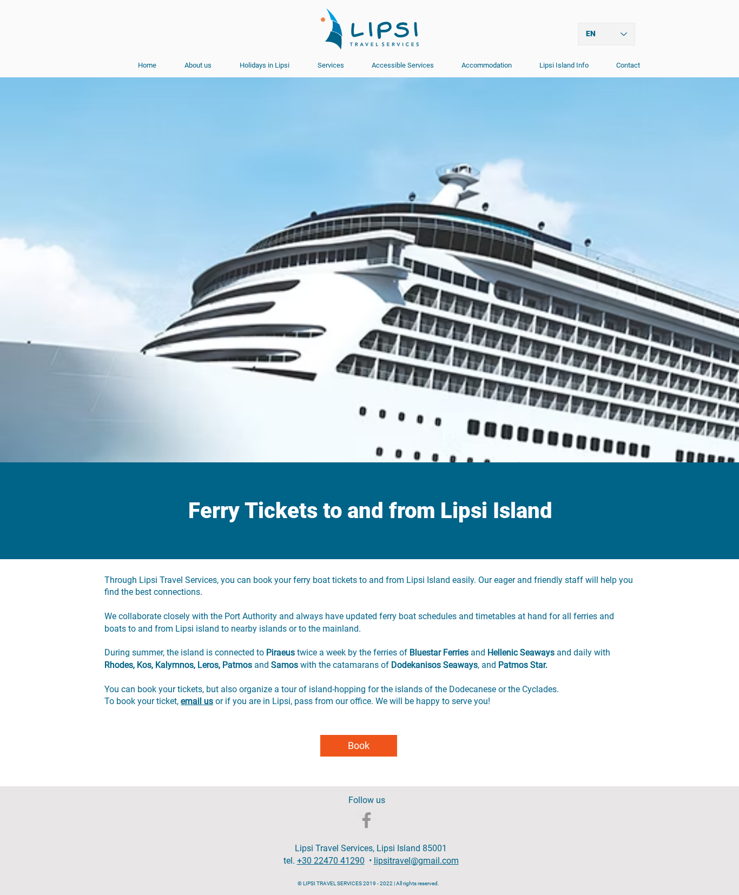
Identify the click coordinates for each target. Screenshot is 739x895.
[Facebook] (366, 820)
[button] (325, 65)
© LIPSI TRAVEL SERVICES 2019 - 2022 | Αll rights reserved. (369, 883)
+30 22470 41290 (331, 861)
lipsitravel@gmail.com (416, 861)
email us (197, 701)
